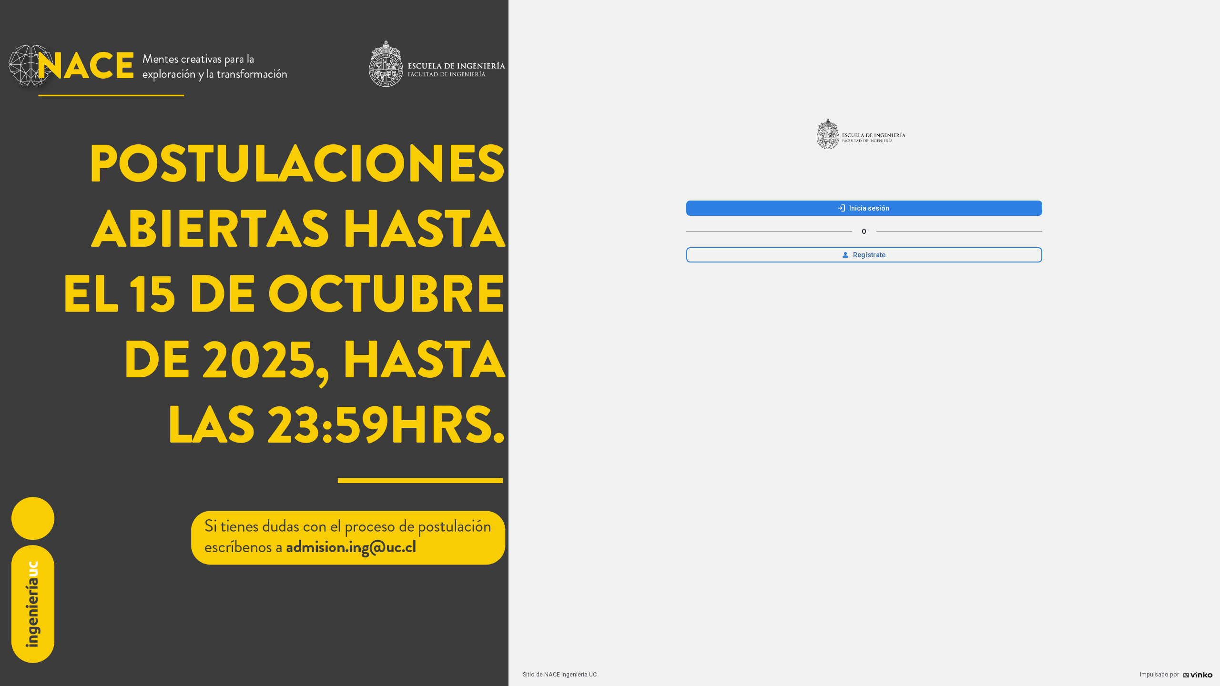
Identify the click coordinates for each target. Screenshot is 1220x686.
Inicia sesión (863, 208)
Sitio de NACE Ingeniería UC (560, 674)
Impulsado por (1160, 674)
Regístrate (863, 255)
